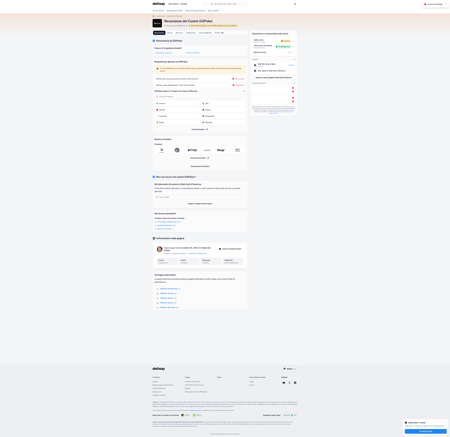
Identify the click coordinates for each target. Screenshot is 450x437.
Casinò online (160, 16)
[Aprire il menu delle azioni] (215, 21)
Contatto (183, 4)
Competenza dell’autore (197, 253)
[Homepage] (159, 3)
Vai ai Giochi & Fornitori (200, 166)
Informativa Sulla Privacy (194, 385)
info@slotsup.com (195, 410)
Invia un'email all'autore (231, 249)
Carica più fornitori (199, 158)
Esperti (155, 382)
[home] (153, 16)
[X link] (289, 382)
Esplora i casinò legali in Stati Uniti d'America (274, 77)
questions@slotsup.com (166, 225)
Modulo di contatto (164, 229)
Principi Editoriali (159, 388)
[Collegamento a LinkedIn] (295, 382)
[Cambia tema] (295, 4)
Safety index (259, 40)
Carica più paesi (200, 129)
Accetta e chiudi (425, 431)
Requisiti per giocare (164, 53)
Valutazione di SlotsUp (263, 46)
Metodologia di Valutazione (163, 385)
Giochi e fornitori (193, 53)
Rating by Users (260, 52)
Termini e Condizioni (192, 382)
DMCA (198, 415)
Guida (251, 382)
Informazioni (174, 4)
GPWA (187, 415)
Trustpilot (289, 415)
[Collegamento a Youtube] (283, 382)
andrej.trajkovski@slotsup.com (169, 222)
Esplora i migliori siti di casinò (200, 204)
